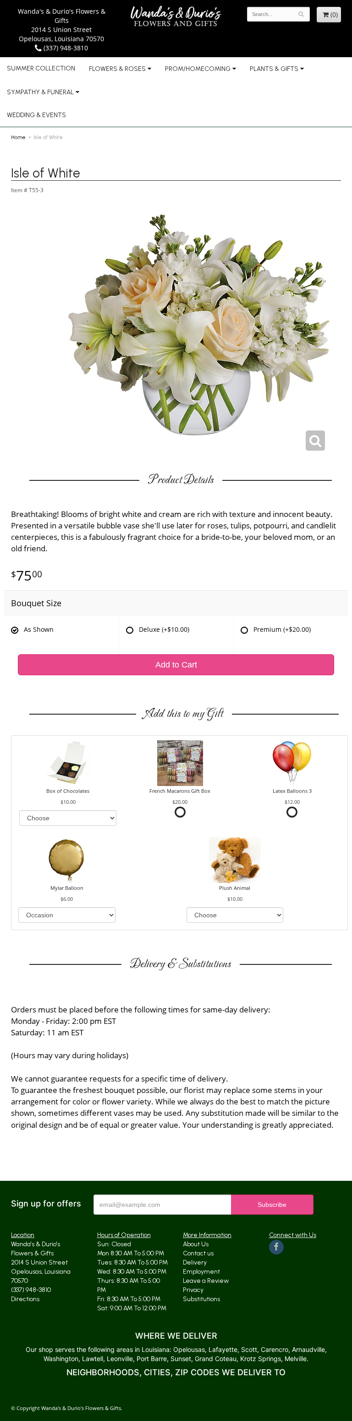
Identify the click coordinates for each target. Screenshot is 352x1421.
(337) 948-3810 (65, 47)
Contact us (198, 1253)
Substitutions (201, 1299)
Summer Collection (41, 68)
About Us (196, 1244)
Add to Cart (176, 664)
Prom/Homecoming (198, 69)
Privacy (193, 1290)
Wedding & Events (36, 115)
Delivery (195, 1262)
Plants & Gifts (274, 69)
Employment (201, 1272)
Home (18, 137)
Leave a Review (206, 1281)
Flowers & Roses (117, 69)
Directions (25, 1299)
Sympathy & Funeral (40, 92)
